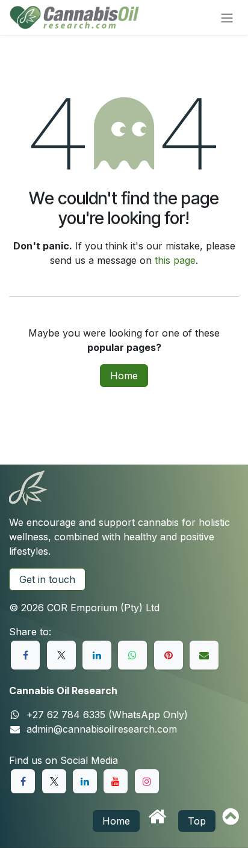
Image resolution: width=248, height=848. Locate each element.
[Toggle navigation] (227, 17)
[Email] (204, 655)
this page (175, 260)
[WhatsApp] (132, 655)
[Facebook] (25, 655)
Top (197, 821)
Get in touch (47, 579)
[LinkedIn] (96, 655)
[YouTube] (116, 781)
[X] (61, 655)
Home (124, 376)
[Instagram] (147, 781)
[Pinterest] (168, 655)
